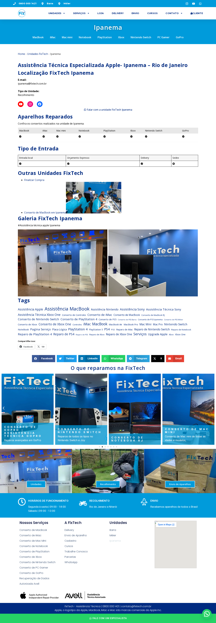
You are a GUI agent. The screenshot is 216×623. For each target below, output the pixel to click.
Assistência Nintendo (104, 309)
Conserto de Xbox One (55, 324)
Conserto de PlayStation (34, 551)
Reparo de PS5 (82, 335)
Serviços (79, 13)
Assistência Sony (132, 309)
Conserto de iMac (99, 315)
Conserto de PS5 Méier (173, 320)
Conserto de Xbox (27, 324)
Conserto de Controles (74, 314)
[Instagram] (30, 104)
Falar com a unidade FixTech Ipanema (109, 109)
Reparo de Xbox (97, 334)
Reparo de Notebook (181, 329)
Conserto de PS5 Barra (127, 320)
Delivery (118, 13)
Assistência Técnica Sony (163, 309)
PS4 (107, 329)
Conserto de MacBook (127, 315)
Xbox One (180, 334)
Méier (113, 535)
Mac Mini (145, 324)
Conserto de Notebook (33, 546)
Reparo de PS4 (63, 334)
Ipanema (115, 541)
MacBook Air (115, 324)
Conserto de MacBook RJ (153, 315)
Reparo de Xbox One (119, 334)
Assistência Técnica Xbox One (39, 315)
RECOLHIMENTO (99, 500)
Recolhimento (108, 484)
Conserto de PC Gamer (33, 567)
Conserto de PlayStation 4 (79, 319)
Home (21, 54)
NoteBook (23, 329)
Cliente (197, 13)
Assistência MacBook (67, 309)
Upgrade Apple (157, 334)
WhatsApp (71, 562)
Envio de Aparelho (76, 535)
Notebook (85, 37)
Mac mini (67, 37)
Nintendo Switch (141, 37)
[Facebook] (40, 104)
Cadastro (70, 541)
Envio (135, 13)
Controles (77, 324)
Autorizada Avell (29, 584)
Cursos (152, 13)
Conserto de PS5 (107, 319)
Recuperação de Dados (34, 578)
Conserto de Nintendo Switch (38, 319)
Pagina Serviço (40, 329)
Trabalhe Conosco (76, 551)
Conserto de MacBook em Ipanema (45, 212)
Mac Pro (158, 324)
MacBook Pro (131, 324)
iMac (53, 37)
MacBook (38, 37)
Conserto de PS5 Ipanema (150, 319)
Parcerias (70, 557)
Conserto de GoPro (31, 573)
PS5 (113, 329)
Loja (100, 13)
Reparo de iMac (124, 329)
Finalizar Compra (34, 180)
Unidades (54, 13)
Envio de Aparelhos (180, 484)
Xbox (121, 37)
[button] (43, 358)
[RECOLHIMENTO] (83, 503)
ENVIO (154, 500)
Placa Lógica (59, 329)
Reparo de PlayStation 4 (35, 334)
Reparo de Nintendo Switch (152, 329)
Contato (172, 13)
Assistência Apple (30, 309)
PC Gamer (163, 37)
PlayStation (105, 37)
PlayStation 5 (96, 329)
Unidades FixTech (37, 54)
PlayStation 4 (78, 329)
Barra (113, 530)
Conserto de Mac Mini (32, 541)
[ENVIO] (144, 502)
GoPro (180, 37)
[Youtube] (21, 104)
